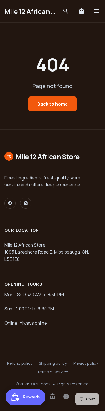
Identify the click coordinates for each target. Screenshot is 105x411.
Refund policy (19, 363)
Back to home (52, 104)
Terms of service (52, 371)
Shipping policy (53, 363)
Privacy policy (85, 363)
